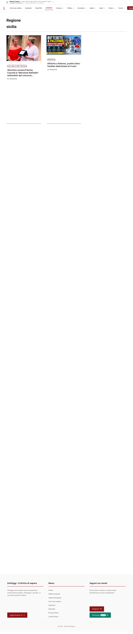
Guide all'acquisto (54, 598)
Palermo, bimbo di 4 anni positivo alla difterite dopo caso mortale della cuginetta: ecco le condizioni (20, 159)
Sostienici (28, 8)
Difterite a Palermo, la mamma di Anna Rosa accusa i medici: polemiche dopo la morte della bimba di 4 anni (21, 175)
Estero (111, 8)
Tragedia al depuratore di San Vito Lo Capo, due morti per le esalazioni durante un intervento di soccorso (69, 418)
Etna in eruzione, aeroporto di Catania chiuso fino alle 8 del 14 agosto (68, 390)
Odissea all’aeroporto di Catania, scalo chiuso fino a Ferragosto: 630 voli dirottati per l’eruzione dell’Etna (68, 365)
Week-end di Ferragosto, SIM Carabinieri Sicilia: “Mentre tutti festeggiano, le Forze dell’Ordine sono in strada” (69, 339)
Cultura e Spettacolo (17, 66)
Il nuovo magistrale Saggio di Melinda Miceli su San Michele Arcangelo (69, 311)
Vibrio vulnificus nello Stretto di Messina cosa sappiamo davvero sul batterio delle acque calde (68, 470)
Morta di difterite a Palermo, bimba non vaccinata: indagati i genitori (21, 143)
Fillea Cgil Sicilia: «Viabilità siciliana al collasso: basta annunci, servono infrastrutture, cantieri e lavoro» (70, 444)
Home (50, 590)
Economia (81, 8)
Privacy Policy (53, 613)
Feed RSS (38, 8)
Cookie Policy (53, 616)
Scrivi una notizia (15, 8)
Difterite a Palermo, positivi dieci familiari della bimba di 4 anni (63, 64)
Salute (92, 8)
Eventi (121, 8)
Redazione (13, 79)
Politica (69, 8)
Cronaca (59, 8)
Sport (101, 8)
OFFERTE (49, 8)
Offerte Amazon (54, 594)
